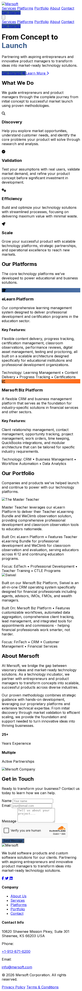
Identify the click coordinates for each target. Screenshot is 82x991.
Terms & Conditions (42, 987)
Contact (67, 8)
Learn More (36, 73)
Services (9, 8)
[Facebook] (3, 878)
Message (9, 821)
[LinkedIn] (11, 878)
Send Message (13, 840)
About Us (18, 896)
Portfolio (41, 8)
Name (7, 801)
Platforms (25, 8)
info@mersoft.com (17, 967)
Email (6, 805)
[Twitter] (7, 878)
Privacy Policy (13, 987)
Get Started (11, 12)
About (55, 8)
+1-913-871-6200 (16, 951)
